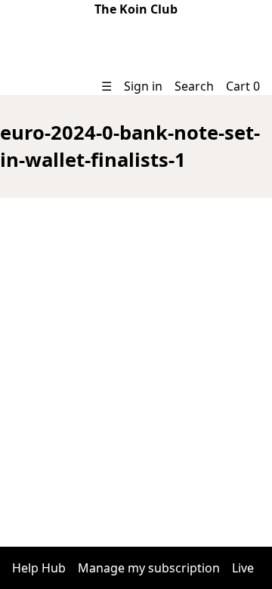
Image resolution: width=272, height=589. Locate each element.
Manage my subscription (149, 568)
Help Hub (39, 568)
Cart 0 (243, 86)
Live (243, 568)
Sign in (143, 86)
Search (194, 86)
